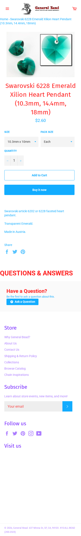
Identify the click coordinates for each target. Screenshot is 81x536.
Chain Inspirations (16, 374)
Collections (11, 362)
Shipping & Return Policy (20, 356)
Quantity (10, 150)
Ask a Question (24, 301)
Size (7, 132)
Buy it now (39, 190)
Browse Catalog (15, 368)
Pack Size (47, 132)
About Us (10, 343)
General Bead (20, 528)
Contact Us (11, 349)
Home (4, 19)
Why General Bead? (17, 337)
